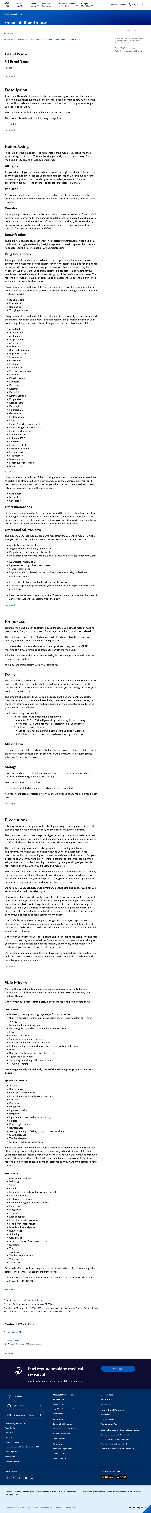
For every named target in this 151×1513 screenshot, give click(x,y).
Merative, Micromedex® (43, 1300)
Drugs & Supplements (14, 14)
